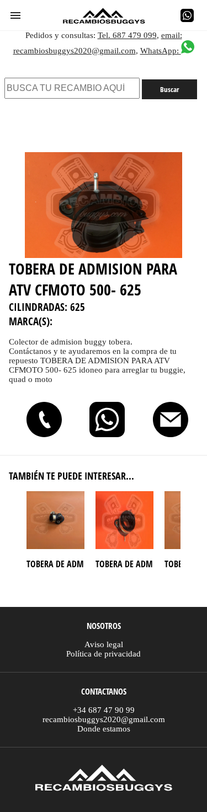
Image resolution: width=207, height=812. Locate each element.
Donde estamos (103, 728)
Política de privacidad (103, 653)
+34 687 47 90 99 (104, 710)
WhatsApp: (160, 50)
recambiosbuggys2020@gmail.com (104, 719)
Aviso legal (103, 644)
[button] (15, 15)
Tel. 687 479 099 (127, 35)
